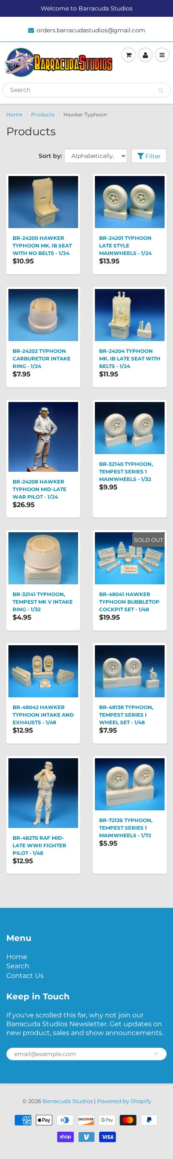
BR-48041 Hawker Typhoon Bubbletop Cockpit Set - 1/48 (129, 601)
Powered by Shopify (124, 1101)
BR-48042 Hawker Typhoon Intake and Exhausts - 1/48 (43, 714)
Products (43, 114)
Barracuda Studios (67, 1101)
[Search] (160, 90)
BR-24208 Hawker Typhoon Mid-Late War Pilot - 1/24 (39, 489)
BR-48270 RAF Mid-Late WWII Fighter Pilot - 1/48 (39, 845)
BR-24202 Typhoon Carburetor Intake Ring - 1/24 (42, 358)
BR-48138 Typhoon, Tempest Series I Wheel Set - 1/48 (126, 714)
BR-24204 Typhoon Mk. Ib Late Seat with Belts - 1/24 (129, 358)
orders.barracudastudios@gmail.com (91, 30)
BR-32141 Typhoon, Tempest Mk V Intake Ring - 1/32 (43, 601)
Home (14, 114)
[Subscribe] (156, 1053)
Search (17, 966)
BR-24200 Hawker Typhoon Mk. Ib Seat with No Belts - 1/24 (42, 245)
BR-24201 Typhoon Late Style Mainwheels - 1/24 (125, 245)
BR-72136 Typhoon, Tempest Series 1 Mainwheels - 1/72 (125, 827)
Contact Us (25, 976)
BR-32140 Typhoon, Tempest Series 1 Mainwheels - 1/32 (126, 471)
